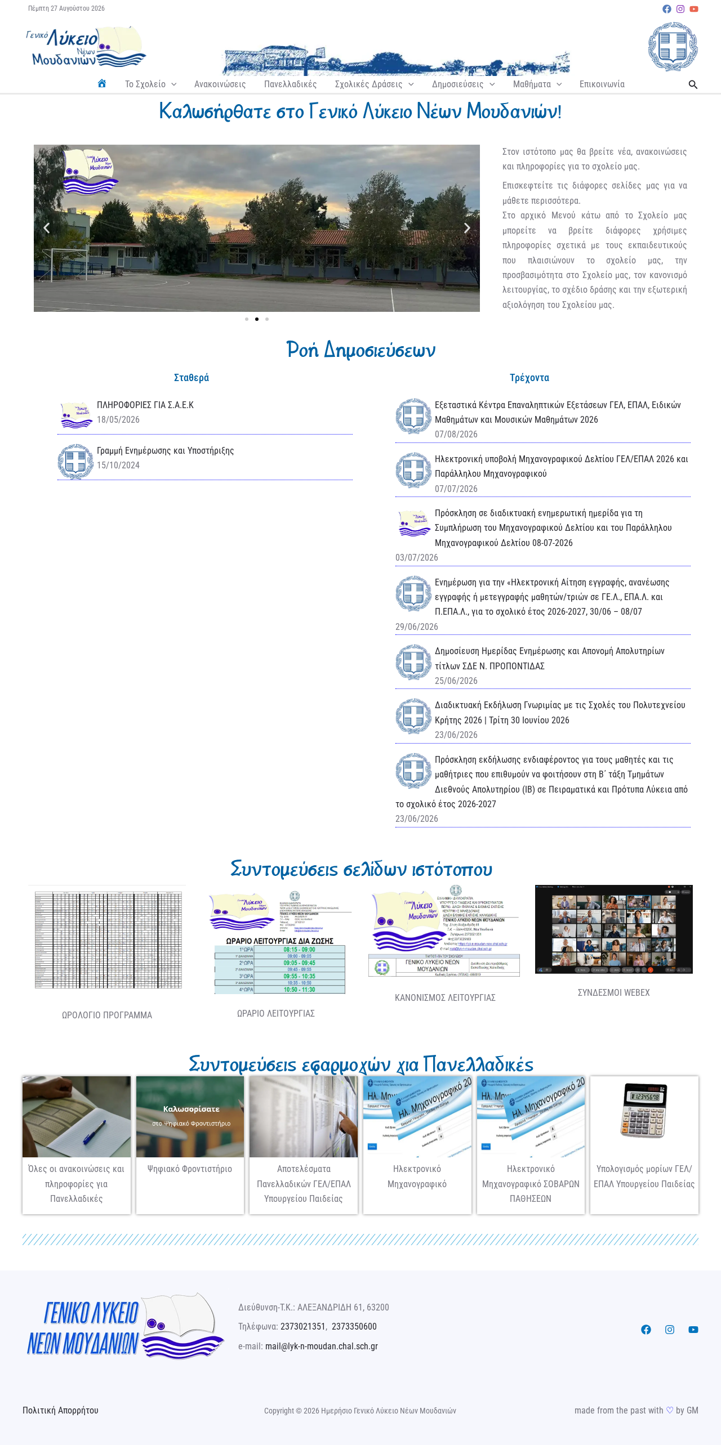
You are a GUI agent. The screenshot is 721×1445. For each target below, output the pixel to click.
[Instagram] (680, 9)
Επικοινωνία (602, 84)
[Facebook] (666, 9)
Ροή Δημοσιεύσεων (360, 349)
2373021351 (303, 1326)
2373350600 (354, 1326)
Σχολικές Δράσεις (369, 84)
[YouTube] (693, 9)
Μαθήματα (532, 84)
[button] (171, 84)
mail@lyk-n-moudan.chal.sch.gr (321, 1346)
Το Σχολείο (145, 84)
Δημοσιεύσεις (458, 84)
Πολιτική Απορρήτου (61, 1410)
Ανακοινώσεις (220, 84)
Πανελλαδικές (290, 84)
